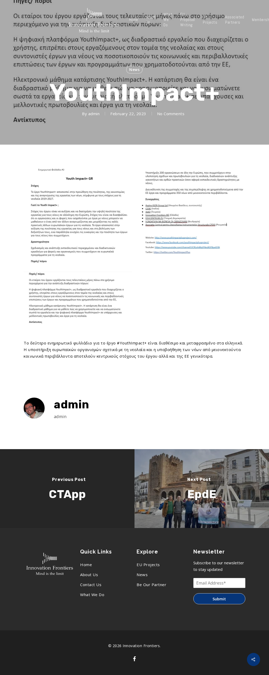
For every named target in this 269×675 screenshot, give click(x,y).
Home (133, 19)
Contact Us (90, 584)
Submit (219, 598)
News (134, 69)
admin (94, 113)
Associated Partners (234, 19)
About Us (151, 19)
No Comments (171, 113)
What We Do (167, 20)
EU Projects (210, 19)
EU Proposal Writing (187, 20)
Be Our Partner (151, 584)
